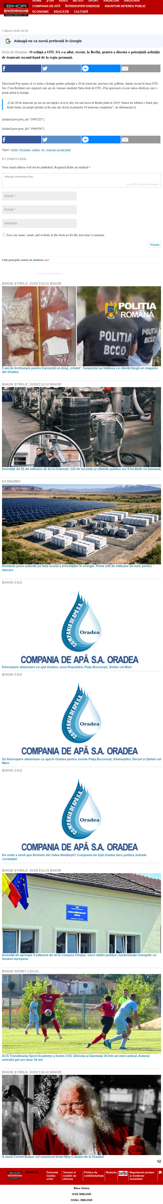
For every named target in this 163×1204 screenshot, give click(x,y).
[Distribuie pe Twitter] (61, 68)
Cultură (81, 11)
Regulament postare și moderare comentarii (142, 1176)
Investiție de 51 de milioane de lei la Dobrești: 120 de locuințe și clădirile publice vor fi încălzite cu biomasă (81, 469)
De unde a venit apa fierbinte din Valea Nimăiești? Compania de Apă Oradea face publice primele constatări (74, 857)
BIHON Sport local (21, 971)
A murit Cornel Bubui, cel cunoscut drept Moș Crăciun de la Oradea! (53, 1156)
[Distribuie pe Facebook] (21, 68)
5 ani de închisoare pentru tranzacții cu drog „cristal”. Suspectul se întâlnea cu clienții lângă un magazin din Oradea (80, 370)
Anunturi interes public (125, 6)
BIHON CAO (12, 582)
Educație (61, 11)
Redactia (111, 1172)
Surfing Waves (55, 273)
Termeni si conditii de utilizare (69, 1176)
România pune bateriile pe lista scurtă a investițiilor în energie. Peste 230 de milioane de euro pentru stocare (77, 567)
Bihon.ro (32, 1172)
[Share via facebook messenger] (101, 68)
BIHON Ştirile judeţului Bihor (31, 283)
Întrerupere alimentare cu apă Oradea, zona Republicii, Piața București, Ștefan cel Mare (67, 667)
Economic (40, 11)
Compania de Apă (46, 6)
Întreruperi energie (82, 6)
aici (46, 260)
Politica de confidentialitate (94, 1174)
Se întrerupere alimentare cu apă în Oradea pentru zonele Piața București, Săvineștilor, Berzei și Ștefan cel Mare (81, 761)
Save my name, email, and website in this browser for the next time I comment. (56, 235)
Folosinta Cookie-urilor (52, 1176)
